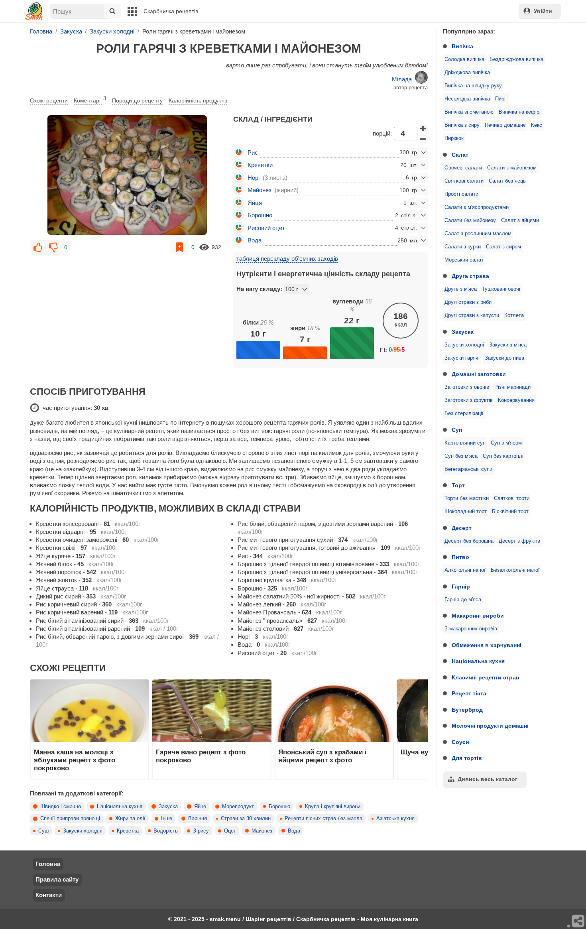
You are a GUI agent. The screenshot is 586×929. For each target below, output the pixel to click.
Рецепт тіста (469, 693)
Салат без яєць (507, 181)
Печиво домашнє (505, 125)
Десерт (462, 528)
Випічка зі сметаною (469, 112)
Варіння (197, 818)
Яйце (200, 806)
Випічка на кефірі (520, 112)
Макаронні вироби (478, 615)
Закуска (463, 332)
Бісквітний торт (510, 511)
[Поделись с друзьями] (578, 921)
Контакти (48, 895)
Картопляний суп (465, 443)
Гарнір (461, 586)
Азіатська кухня (395, 818)
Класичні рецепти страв (485, 677)
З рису (201, 831)
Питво (460, 557)
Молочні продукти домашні (490, 725)
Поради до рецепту (137, 100)
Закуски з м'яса (508, 345)
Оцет (230, 831)
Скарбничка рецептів (171, 11)
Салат (460, 155)
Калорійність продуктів (198, 100)
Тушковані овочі (501, 289)
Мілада (402, 79)
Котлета (514, 315)
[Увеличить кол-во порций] (423, 128)
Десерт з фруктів (519, 541)
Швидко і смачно (60, 806)
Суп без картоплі (503, 456)
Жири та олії (130, 818)
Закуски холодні (464, 345)
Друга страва (470, 276)
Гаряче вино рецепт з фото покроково (201, 756)
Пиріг (501, 99)
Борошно (279, 806)
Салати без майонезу (470, 220)
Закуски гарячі (462, 358)
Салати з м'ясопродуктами (476, 207)
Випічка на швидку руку (473, 86)
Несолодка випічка (467, 99)
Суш (43, 831)
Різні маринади (512, 387)
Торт (458, 485)
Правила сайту (57, 879)
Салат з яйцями (520, 220)
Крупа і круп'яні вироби (332, 806)
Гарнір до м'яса (462, 599)
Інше (166, 818)
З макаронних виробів (470, 629)
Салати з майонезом (512, 168)
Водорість (165, 831)
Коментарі (90, 100)
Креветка (128, 831)
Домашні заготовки (479, 374)
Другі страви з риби (468, 302)
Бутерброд (467, 710)
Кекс (536, 125)
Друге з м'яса (460, 289)
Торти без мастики (466, 498)
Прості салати (461, 194)
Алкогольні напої (465, 570)
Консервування (516, 400)
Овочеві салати (463, 168)
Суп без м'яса (461, 456)
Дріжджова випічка (467, 72)
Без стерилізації (464, 413)
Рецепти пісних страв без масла (323, 818)
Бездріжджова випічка (516, 59)
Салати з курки (462, 247)
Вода (294, 831)
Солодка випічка (464, 59)
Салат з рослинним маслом (477, 233)
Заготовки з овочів (466, 387)
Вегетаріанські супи (468, 469)
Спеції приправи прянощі (70, 818)
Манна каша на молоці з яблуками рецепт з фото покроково (74, 760)
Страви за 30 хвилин (246, 818)
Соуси (460, 742)
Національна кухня (478, 661)
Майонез (262, 831)
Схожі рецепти (49, 100)
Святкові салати (464, 181)
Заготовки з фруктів (468, 400)
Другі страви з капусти (471, 315)
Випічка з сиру (462, 125)
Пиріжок (454, 138)
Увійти (543, 11)
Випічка (462, 46)
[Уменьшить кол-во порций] (423, 139)
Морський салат (464, 260)
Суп (457, 430)
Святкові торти (511, 498)
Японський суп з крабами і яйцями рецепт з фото (322, 756)
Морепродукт (238, 806)
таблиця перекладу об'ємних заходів (287, 258)
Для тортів (467, 758)
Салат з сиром (503, 247)
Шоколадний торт (465, 511)
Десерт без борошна (469, 541)
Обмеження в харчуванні (486, 645)
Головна (47, 863)
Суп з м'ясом (506, 443)
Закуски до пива (504, 358)
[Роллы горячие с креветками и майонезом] (127, 175)
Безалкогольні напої (515, 570)
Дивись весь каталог (487, 779)
